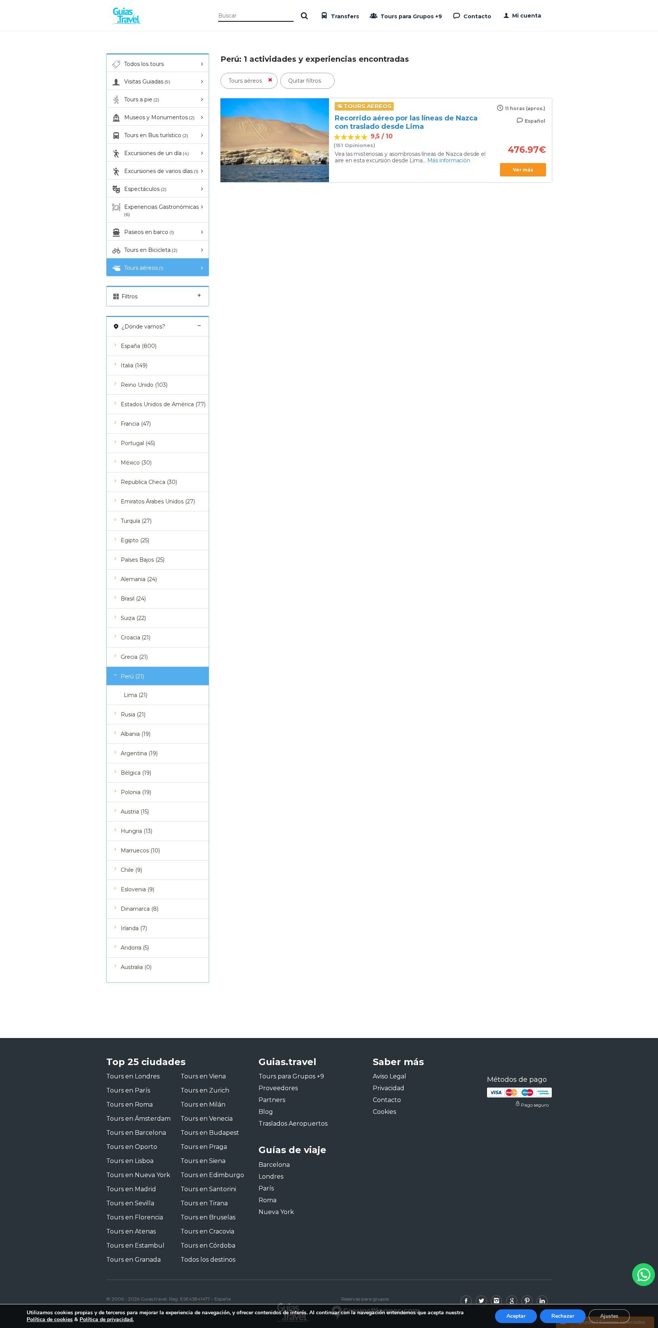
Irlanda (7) (134, 928)
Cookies (384, 1111)
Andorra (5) (135, 947)
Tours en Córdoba (207, 1245)
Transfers (344, 16)
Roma (267, 1200)
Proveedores (278, 1088)
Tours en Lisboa (129, 1161)
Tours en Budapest (209, 1132)
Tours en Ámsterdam (138, 1118)
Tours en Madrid (131, 1189)
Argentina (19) (139, 753)
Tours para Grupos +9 (410, 16)
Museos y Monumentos (159, 117)
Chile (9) (131, 870)
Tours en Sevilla (130, 1203)
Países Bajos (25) (142, 559)
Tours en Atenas (131, 1231)
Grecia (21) (134, 657)
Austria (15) (135, 811)
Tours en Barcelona (136, 1132)
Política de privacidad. (107, 1319)
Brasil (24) (133, 598)
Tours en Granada (133, 1259)
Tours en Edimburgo (212, 1175)
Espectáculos (145, 189)
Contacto (476, 16)
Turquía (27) (136, 520)
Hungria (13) (136, 831)
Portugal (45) (138, 443)
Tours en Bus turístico (156, 135)
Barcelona (274, 1164)
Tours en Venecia (206, 1118)
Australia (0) (136, 967)
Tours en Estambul (135, 1245)
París (266, 1188)
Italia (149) (134, 365)
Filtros (128, 296)
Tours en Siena (202, 1161)
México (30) (136, 462)
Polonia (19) (136, 792)
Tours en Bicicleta (150, 250)
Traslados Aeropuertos (293, 1123)
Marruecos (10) (140, 850)
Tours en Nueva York (138, 1175)
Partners (272, 1100)
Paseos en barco (149, 232)
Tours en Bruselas (207, 1217)
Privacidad (388, 1088)
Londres (271, 1176)
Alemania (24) (139, 579)
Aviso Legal (389, 1076)
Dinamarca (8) (139, 908)
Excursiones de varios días (161, 171)
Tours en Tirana (204, 1203)
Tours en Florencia (134, 1217)
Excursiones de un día (156, 153)
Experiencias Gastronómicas (161, 210)
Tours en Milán (202, 1104)
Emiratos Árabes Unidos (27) (158, 501)
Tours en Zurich (204, 1090)
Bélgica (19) (136, 772)
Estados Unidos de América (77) (163, 404)
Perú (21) (132, 676)
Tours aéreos (143, 267)
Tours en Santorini (208, 1189)
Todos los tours (144, 64)
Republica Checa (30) (149, 482)
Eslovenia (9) (137, 889)
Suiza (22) (133, 618)
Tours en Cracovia (207, 1231)
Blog (266, 1111)
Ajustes (609, 1316)
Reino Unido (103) (144, 384)
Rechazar (562, 1316)
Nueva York (276, 1212)
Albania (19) (135, 733)
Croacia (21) (135, 637)
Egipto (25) (135, 540)
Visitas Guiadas (147, 81)
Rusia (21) (133, 714)
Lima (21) (135, 695)
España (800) (139, 346)
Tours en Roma (129, 1104)
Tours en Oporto (131, 1146)
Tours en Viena (203, 1076)
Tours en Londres (133, 1076)
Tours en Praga (203, 1146)
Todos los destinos (207, 1259)
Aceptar (515, 1316)
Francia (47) (136, 423)
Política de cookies (50, 1319)
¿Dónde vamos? (142, 326)
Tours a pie (141, 99)
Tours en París (128, 1090)
